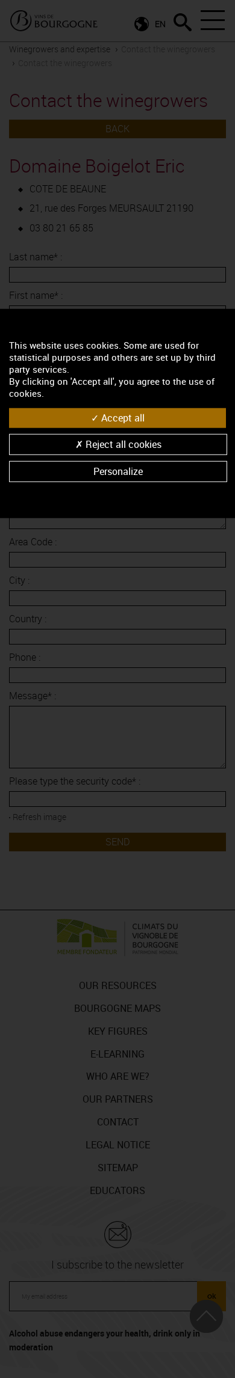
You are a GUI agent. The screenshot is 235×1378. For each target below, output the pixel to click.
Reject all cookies (122, 444)
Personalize (118, 471)
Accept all (122, 417)
